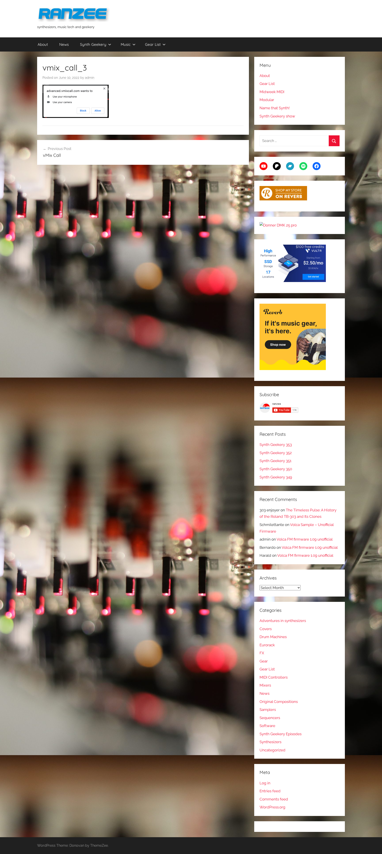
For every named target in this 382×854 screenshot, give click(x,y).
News (64, 44)
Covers (266, 629)
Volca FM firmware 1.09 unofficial (305, 539)
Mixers (265, 685)
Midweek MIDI (272, 92)
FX (262, 653)
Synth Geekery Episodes (281, 734)
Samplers (268, 709)
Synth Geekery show (277, 116)
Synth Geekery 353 (276, 444)
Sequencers (270, 718)
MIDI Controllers (274, 677)
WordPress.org (272, 807)
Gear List (153, 44)
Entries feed (270, 791)
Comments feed (274, 799)
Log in (265, 783)
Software (267, 726)
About (43, 44)
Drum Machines (273, 637)
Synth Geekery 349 (276, 477)
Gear (264, 661)
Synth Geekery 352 (276, 453)
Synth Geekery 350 (276, 469)
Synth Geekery (93, 44)
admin (89, 78)
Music (126, 44)
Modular (267, 100)
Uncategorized (272, 750)
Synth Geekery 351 (275, 461)
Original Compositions (279, 701)
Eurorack (267, 645)
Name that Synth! (275, 108)
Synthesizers (270, 742)
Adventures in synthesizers (283, 620)
